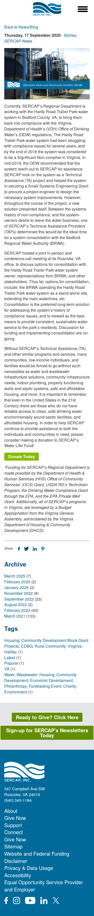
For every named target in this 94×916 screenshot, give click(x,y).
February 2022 (17, 610)
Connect (13, 832)
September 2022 (19, 599)
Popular (11, 663)
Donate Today (21, 456)
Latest (9, 657)
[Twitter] (27, 548)
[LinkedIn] (35, 548)
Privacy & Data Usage (28, 867)
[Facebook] (19, 548)
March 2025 (14, 576)
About (10, 810)
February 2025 (17, 582)
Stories (70, 35)
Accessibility (17, 875)
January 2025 (16, 587)
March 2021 (14, 616)
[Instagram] (16, 900)
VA (7, 669)
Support (13, 825)
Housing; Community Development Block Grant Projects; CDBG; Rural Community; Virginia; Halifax (46, 646)
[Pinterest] (43, 548)
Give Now (15, 817)
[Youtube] (30, 900)
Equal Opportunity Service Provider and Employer (43, 885)
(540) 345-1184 (18, 800)
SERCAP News (18, 41)
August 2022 (15, 604)
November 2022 (18, 593)
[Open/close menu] (83, 9)
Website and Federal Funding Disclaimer (36, 857)
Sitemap (13, 846)
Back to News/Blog (21, 27)
